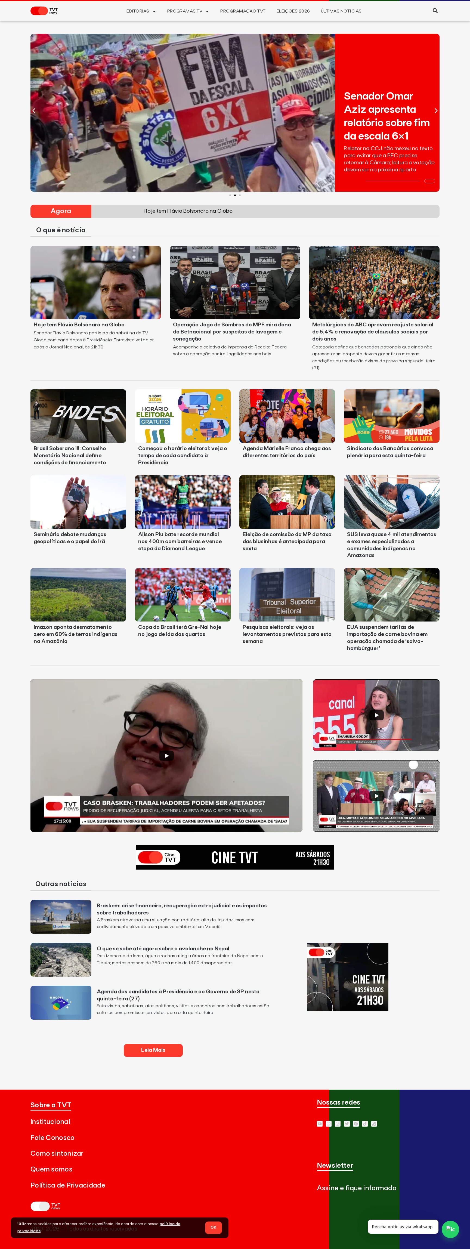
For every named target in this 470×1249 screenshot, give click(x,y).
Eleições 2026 (293, 11)
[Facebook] (356, 1124)
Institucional (50, 1121)
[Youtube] (320, 1124)
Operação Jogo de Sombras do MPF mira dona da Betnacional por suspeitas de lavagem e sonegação (232, 332)
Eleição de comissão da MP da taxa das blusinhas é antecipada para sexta (287, 541)
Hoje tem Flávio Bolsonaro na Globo (79, 324)
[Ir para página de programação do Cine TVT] (235, 868)
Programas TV (185, 11)
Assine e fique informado (357, 1188)
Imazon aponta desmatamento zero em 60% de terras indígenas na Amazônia (76, 634)
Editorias (137, 11)
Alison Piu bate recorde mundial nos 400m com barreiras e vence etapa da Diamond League (180, 541)
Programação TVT (242, 11)
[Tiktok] (365, 1124)
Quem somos (51, 1169)
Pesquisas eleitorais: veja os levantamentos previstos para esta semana (287, 634)
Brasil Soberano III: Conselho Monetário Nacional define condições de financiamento (70, 455)
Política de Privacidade (67, 1185)
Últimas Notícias (341, 11)
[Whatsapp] (329, 1124)
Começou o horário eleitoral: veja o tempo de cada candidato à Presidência (182, 455)
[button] (435, 10)
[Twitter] (347, 1124)
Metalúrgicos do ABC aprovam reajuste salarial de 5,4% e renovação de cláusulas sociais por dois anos (372, 332)
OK (214, 1227)
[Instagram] (338, 1124)
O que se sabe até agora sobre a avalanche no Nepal (163, 948)
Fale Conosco (52, 1137)
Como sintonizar (57, 1153)
